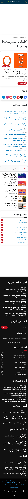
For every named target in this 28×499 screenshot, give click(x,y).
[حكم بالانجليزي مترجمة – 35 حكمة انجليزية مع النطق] (22, 192)
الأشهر (23, 169)
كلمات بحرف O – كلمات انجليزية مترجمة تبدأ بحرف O (16, 73)
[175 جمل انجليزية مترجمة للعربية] (22, 199)
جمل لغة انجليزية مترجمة (20, 225)
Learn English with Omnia (12, 482)
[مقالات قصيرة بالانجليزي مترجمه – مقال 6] (22, 206)
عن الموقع (5, 484)
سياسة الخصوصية (14, 487)
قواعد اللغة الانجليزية (21, 230)
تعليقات (5, 169)
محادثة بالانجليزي (22, 242)
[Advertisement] (14, 19)
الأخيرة (14, 169)
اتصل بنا (10, 484)
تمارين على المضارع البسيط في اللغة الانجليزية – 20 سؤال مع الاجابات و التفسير (9, 175)
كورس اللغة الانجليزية (21, 239)
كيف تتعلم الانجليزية (21, 237)
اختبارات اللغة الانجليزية (20, 235)
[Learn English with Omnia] (14, 2)
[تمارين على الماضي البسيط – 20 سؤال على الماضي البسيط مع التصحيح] (22, 184)
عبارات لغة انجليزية (21, 227)
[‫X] (18, 343)
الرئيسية (24, 37)
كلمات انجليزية (22, 222)
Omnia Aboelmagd (21, 69)
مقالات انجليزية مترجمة (20, 232)
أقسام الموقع (23, 220)
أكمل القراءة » (22, 83)
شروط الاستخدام (16, 484)
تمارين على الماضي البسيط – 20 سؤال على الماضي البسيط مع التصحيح (10, 183)
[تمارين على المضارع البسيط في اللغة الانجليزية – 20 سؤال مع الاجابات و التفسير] (22, 176)
